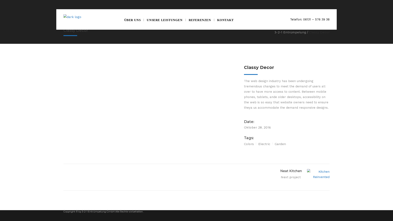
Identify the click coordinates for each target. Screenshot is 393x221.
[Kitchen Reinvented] (150, 73)
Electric (264, 144)
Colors (249, 144)
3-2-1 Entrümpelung (290, 32)
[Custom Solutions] (150, 78)
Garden (280, 144)
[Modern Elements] (150, 67)
